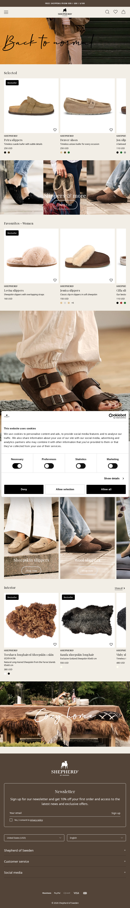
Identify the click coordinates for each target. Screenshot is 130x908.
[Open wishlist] (115, 12)
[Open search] (107, 12)
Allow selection (65, 489)
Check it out (65, 204)
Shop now (31, 570)
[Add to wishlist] (55, 129)
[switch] (49, 466)
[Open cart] (124, 12)
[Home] (65, 12)
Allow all (106, 489)
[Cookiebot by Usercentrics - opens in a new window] (111, 416)
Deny (24, 489)
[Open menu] (6, 12)
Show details (112, 478)
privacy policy (36, 820)
